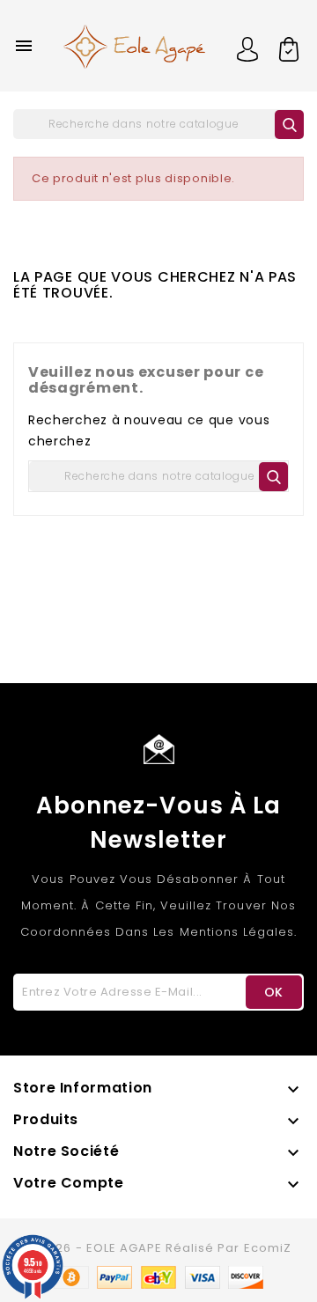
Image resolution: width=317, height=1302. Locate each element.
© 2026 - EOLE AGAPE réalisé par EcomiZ (158, 1247)
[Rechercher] (289, 124)
